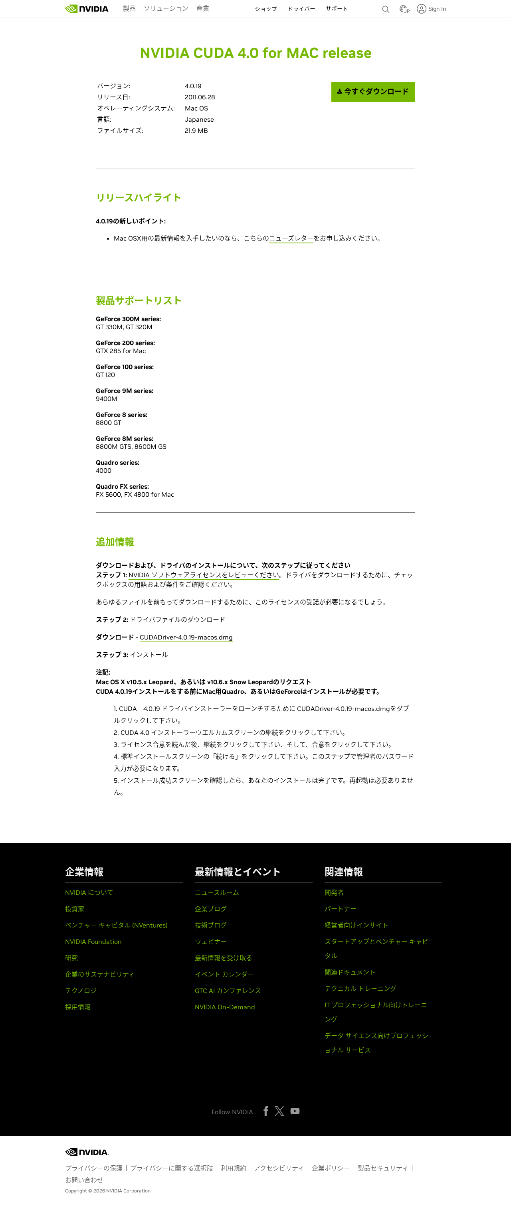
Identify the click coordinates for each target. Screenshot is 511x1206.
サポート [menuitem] (337, 8)
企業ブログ (211, 909)
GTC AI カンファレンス (228, 991)
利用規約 (233, 1168)
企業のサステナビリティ (100, 974)
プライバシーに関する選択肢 (171, 1168)
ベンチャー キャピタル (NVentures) (116, 925)
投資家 (74, 909)
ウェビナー (211, 941)
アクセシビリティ (279, 1168)
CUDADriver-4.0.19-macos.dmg (186, 637)
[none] (386, 5)
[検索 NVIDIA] (386, 7)
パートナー (341, 909)
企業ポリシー (331, 1168)
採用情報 (78, 1007)
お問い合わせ (84, 1180)
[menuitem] (129, 8)
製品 (129, 8)
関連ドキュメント (350, 972)
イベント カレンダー (224, 974)
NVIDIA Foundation (93, 941)
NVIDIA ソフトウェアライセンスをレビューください (204, 575)
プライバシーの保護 (94, 1168)
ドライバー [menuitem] (301, 8)
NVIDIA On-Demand (225, 1007)
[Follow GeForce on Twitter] (279, 1111)
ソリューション (166, 8)
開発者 (334, 892)
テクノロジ (81, 991)
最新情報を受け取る (223, 958)
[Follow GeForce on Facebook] (266, 1111)
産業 (202, 8)
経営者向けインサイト (356, 925)
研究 (71, 958)
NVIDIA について (89, 892)
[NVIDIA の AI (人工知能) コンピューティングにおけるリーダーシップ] (87, 9)
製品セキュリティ (383, 1168)
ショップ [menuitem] (266, 8)
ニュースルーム (217, 892)
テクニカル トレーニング (360, 989)
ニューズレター (291, 238)
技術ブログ (211, 925)
